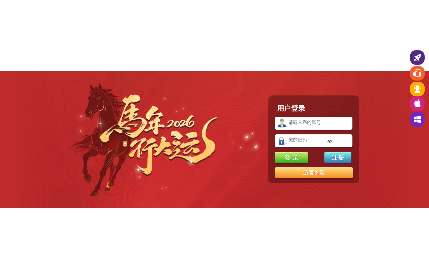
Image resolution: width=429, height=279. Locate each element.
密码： (282, 141)
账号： (282, 123)
